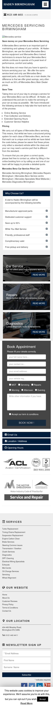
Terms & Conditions (10, 607)
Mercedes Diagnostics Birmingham (18, 181)
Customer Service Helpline (16, 121)
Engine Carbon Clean (11, 538)
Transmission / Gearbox (11, 548)
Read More (39, 274)
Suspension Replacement (12, 535)
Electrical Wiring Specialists (13, 561)
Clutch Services (8, 551)
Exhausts (6, 564)
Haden (19, 4)
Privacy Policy (7, 604)
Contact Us (6, 611)
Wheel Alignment (9, 577)
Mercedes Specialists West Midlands (32, 178)
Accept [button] (42, 699)
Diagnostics (7, 555)
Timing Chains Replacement (13, 532)
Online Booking (11, 112)
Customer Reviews (9, 601)
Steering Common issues (12, 545)
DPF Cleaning (8, 558)
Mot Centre (6, 568)
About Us (6, 597)
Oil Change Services (10, 571)
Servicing (6, 574)
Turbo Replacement (10, 528)
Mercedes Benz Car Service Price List (20, 168)
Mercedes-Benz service (15, 45)
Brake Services (8, 542)
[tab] (26, 434)
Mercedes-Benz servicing (37, 130)
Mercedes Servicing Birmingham (17, 172)
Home (4, 594)
